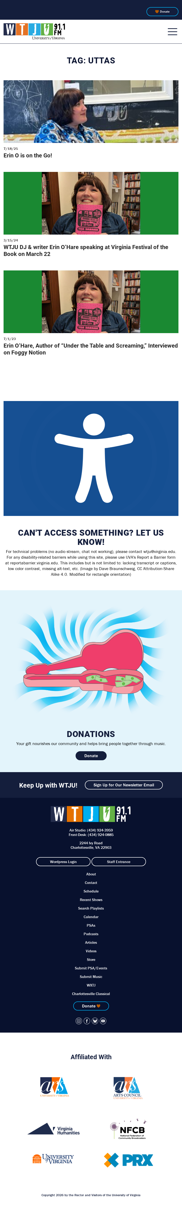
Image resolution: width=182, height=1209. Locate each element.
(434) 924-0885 (101, 834)
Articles (91, 942)
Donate (165, 11)
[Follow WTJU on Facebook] (87, 1021)
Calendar (91, 916)
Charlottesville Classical (91, 993)
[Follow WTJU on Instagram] (79, 1021)
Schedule (91, 891)
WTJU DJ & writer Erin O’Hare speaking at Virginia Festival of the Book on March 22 (86, 250)
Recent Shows (91, 899)
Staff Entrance (118, 861)
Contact (91, 882)
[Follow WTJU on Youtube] (103, 1021)
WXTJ (91, 985)
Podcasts (91, 933)
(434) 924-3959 (100, 830)
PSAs (91, 925)
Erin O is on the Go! (28, 155)
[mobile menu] (172, 32)
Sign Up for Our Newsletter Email (124, 785)
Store (91, 959)
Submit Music (91, 976)
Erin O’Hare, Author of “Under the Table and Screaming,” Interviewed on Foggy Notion (91, 349)
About (91, 874)
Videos (91, 951)
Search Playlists (91, 908)
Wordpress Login (63, 861)
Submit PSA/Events (91, 968)
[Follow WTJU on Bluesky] (95, 1021)
